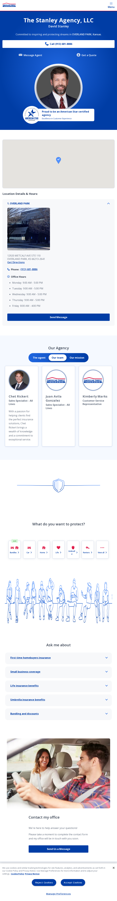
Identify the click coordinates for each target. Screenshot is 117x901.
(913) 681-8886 (28, 269)
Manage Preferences (58, 893)
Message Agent (33, 55)
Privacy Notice (32, 873)
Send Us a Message (58, 849)
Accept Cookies (73, 882)
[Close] (113, 868)
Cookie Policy (17, 873)
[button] (58, 160)
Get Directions (16, 262)
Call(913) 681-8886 (61, 44)
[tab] (39, 357)
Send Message (58, 317)
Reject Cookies (44, 882)
